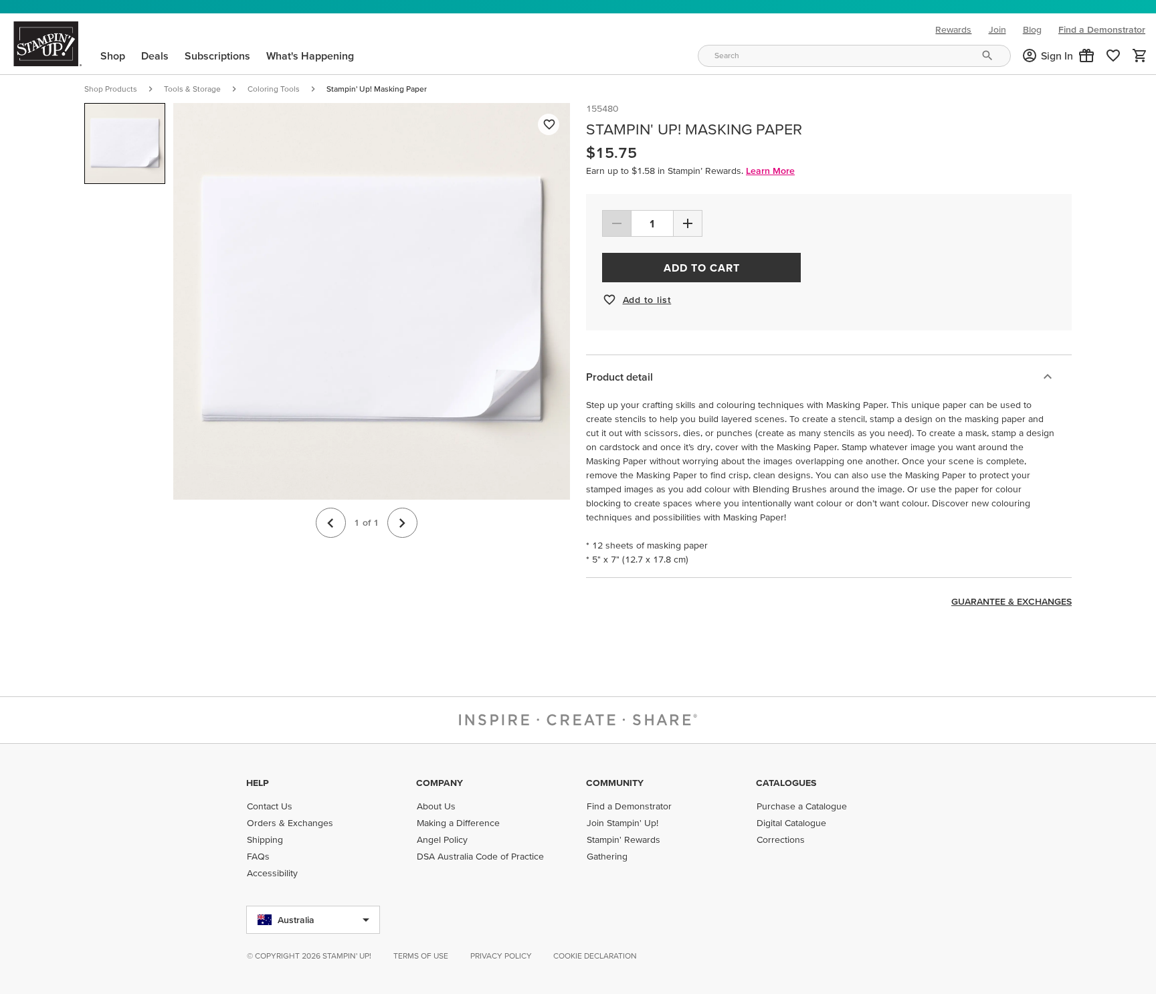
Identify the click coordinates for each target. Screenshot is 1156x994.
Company (439, 782)
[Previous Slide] (331, 523)
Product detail (619, 376)
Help (257, 782)
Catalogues (786, 782)
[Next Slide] (402, 523)
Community (615, 782)
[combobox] (854, 56)
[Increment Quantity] (687, 223)
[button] (1086, 55)
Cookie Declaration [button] (595, 955)
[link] (1113, 55)
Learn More (770, 170)
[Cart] (1140, 55)
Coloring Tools (274, 88)
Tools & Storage (192, 88)
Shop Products (110, 88)
